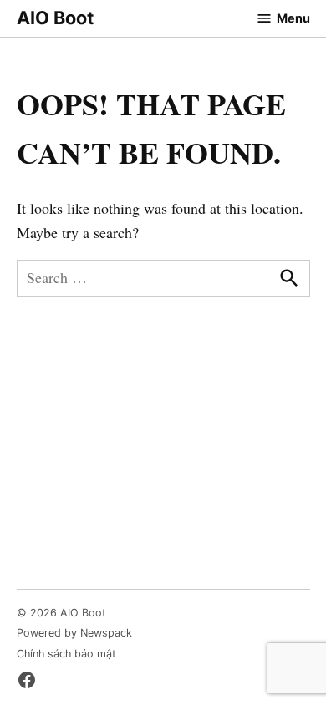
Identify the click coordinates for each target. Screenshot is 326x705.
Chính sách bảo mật (66, 653)
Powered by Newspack (74, 632)
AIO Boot (55, 17)
